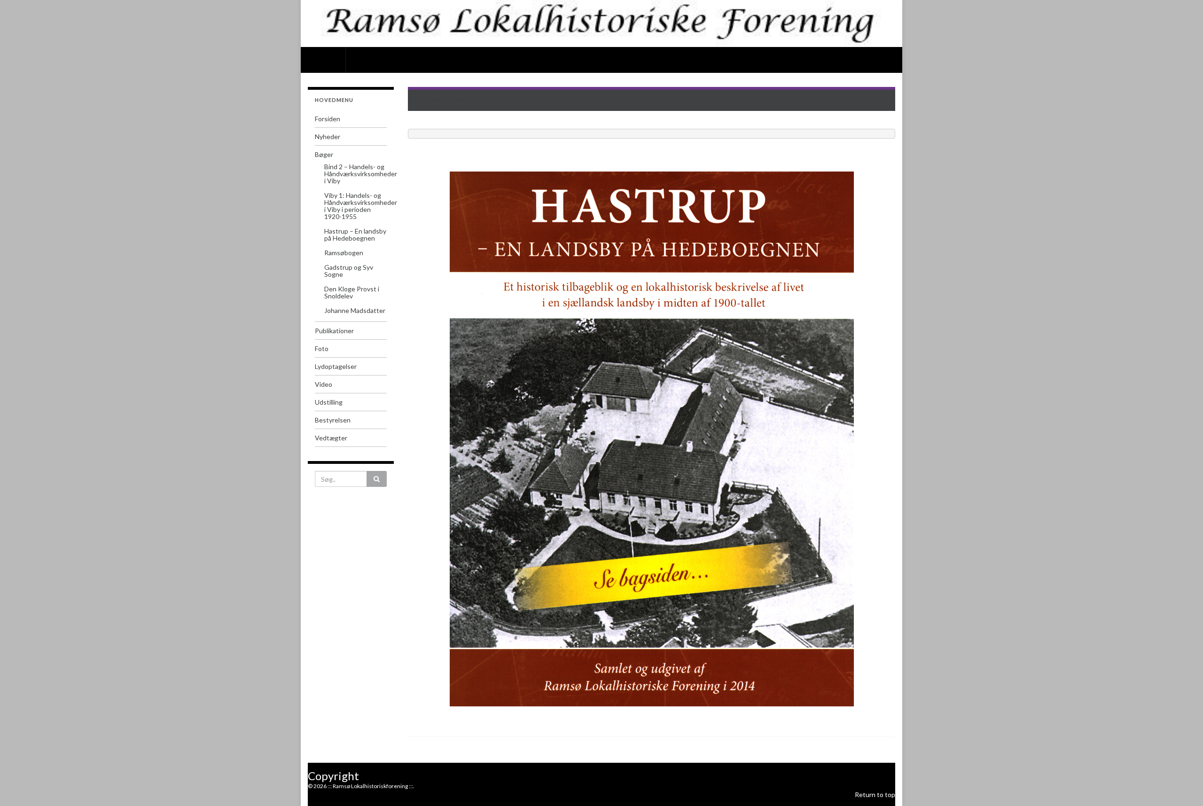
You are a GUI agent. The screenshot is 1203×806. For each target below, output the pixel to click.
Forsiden (323, 58)
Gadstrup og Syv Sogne (348, 270)
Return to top (875, 794)
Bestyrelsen (333, 420)
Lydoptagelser (336, 366)
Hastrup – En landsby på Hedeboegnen (355, 234)
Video (323, 384)
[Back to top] (1182, 785)
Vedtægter (331, 438)
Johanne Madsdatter (354, 310)
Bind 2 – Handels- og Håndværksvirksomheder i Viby (360, 174)
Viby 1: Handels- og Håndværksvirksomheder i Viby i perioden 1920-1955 (360, 205)
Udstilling (329, 402)
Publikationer (334, 331)
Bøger (324, 154)
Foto (321, 348)
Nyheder (327, 137)
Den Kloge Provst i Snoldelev (351, 292)
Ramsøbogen (343, 253)
